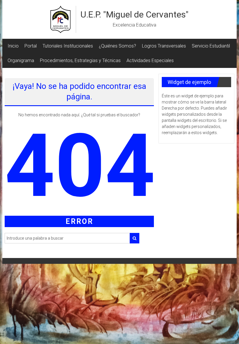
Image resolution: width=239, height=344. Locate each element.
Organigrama (21, 60)
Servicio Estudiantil (211, 46)
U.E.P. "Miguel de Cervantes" (134, 14)
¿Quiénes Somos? (117, 46)
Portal (30, 46)
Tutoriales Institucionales (68, 46)
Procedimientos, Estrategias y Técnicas (80, 60)
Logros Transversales (164, 46)
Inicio (13, 46)
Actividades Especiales (150, 60)
